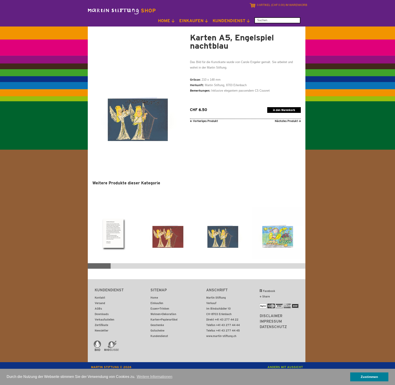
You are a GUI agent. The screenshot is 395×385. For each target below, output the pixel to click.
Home (154, 297)
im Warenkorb (282, 5)
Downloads (102, 314)
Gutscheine (157, 330)
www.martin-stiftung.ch (221, 336)
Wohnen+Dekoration (163, 314)
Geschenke (157, 325)
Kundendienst (159, 336)
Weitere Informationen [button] (154, 377)
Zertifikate (101, 325)
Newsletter (101, 330)
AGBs (98, 308)
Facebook (269, 291)
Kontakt (100, 297)
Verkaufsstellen (104, 319)
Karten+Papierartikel (163, 319)
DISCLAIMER (271, 316)
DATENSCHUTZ (273, 327)
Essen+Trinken (159, 308)
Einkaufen (156, 303)
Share (266, 296)
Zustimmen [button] (369, 377)
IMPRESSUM (271, 321)
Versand (100, 303)
